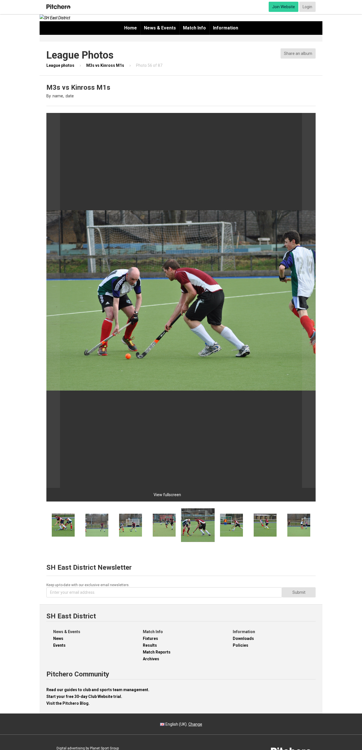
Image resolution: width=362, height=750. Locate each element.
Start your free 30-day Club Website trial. (84, 696)
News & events (160, 28)
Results (150, 645)
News (58, 638)
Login (307, 7)
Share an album (298, 53)
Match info (194, 28)
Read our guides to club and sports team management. (97, 689)
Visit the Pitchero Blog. (68, 703)
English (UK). (183, 724)
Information (225, 28)
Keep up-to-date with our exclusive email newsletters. (88, 585)
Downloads (243, 638)
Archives (151, 659)
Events (59, 645)
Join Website (283, 7)
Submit (298, 592)
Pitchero (58, 7)
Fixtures (150, 638)
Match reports (157, 652)
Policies (240, 645)
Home (130, 28)
